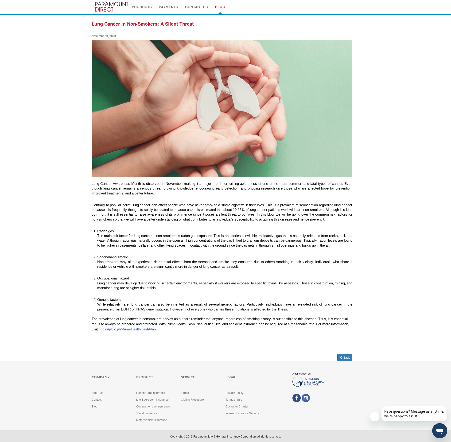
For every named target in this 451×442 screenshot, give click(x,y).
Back (346, 357)
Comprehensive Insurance (153, 406)
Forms (185, 393)
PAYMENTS (168, 6)
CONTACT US (196, 6)
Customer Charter (237, 406)
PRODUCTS (142, 6)
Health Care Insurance (150, 393)
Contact (96, 399)
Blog (94, 406)
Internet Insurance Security (243, 413)
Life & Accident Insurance (152, 399)
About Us (97, 393)
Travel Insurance (146, 413)
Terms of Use (234, 399)
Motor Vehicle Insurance (151, 420)
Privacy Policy (234, 393)
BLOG (220, 6)
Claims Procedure (192, 399)
